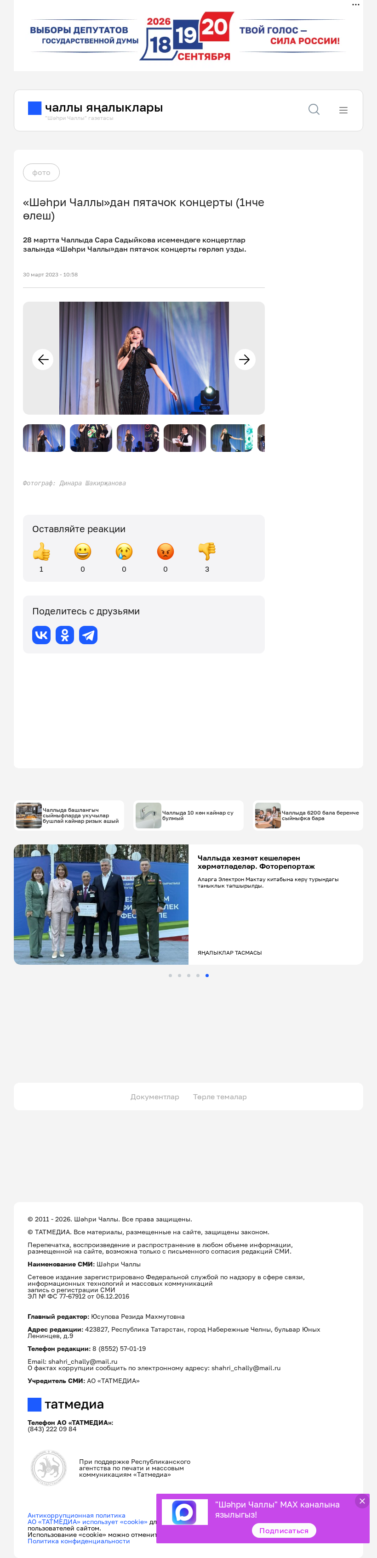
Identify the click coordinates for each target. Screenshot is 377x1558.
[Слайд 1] (170, 975)
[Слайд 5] (207, 975)
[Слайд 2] (179, 975)
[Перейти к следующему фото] (245, 359)
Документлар (155, 1096)
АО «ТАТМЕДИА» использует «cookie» (88, 1521)
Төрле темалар (220, 1096)
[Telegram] (88, 635)
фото (41, 172)
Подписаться (284, 1530)
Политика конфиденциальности (79, 1541)
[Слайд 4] (198, 975)
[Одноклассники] (65, 635)
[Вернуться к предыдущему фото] (42, 359)
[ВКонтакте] (41, 635)
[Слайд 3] (188, 975)
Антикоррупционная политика (77, 1515)
